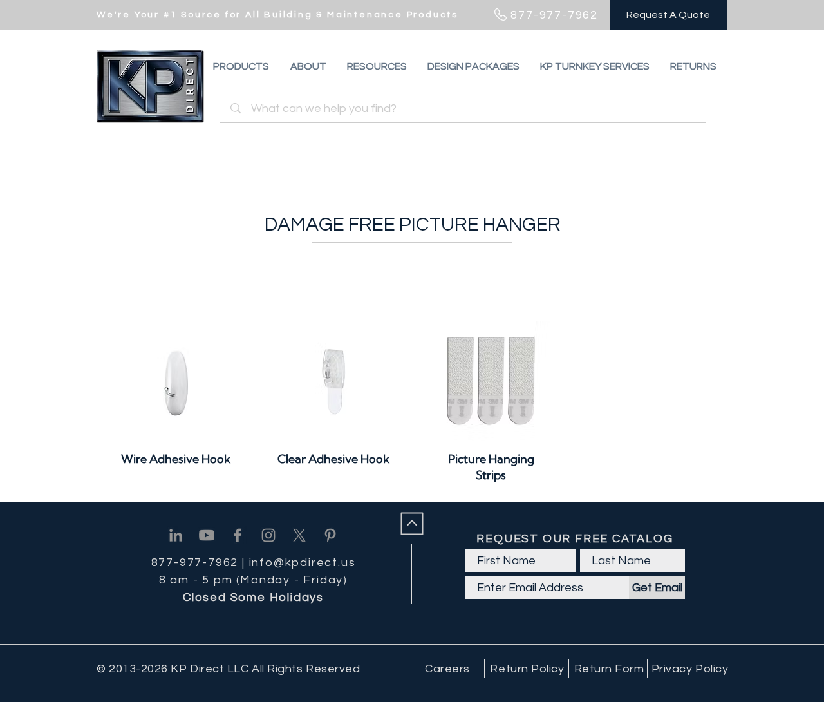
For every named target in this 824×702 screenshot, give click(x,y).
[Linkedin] (176, 535)
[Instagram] (268, 535)
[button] (693, 66)
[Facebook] (238, 535)
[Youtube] (207, 535)
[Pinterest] (330, 535)
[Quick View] (176, 381)
